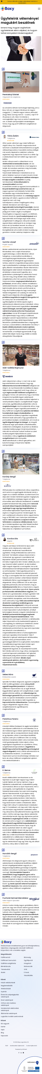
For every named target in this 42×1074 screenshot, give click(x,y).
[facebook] (19, 1052)
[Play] (21, 81)
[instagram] (23, 1052)
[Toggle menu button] (39, 8)
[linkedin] (21, 1052)
